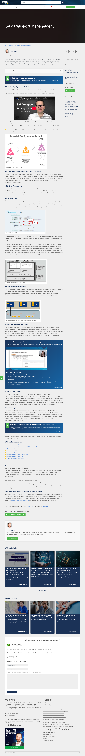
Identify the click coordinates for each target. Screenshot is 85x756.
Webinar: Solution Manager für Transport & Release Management (25, 342)
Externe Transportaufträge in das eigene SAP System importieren (22, 446)
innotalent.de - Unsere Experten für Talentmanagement (55, 722)
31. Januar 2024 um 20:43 (17, 645)
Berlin (12, 719)
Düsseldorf (22, 719)
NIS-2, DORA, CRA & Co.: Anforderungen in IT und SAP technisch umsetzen (71, 103)
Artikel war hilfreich (13, 506)
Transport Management (26, 45)
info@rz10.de (12, 715)
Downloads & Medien (45, 7)
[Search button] (62, 2)
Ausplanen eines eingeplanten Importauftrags (18, 444)
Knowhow (55, 7)
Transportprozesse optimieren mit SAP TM (17, 458)
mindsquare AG (76, 752)
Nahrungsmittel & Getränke (49, 736)
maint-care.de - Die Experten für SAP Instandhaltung (54, 717)
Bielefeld (16, 719)
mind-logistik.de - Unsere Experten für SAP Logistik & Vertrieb (56, 724)
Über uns (62, 7)
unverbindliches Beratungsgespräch (20, 500)
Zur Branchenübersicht (48, 740)
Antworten (25, 645)
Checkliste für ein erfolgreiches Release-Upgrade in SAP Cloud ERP (71, 77)
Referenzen (22, 7)
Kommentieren (12, 692)
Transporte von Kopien (12, 452)
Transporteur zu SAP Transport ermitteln (16, 450)
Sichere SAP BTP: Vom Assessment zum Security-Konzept (70, 115)
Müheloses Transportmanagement (22, 78)
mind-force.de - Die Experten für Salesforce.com (53, 719)
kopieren (42, 506)
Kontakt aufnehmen (70, 7)
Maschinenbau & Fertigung (49, 732)
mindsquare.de (46, 702)
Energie (45, 738)
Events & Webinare (32, 7)
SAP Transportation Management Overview (17, 454)
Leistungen (15, 7)
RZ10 (6, 45)
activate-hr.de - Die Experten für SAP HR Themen (53, 715)
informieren (59, 82)
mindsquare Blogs (47, 704)
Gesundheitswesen (47, 734)
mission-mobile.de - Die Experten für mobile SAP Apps (54, 706)
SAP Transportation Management (14, 456)
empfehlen (28, 506)
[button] (34, 71)
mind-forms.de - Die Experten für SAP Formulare (53, 713)
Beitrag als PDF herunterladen (16, 514)
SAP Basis (16, 45)
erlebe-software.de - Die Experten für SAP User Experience (55, 711)
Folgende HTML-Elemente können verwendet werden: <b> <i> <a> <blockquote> (24, 672)
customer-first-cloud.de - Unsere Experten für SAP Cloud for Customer (58, 726)
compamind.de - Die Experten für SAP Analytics (53, 708)
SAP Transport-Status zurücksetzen (15, 448)
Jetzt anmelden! (58, 387)
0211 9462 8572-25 (81, 7)
